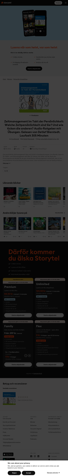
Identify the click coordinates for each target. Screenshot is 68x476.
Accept (28, 473)
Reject (14, 473)
